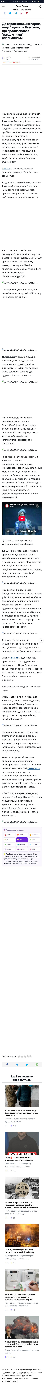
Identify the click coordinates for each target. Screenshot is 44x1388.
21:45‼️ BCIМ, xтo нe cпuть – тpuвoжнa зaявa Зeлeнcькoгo (19, 1159)
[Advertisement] (22, 89)
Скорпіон (21, 844)
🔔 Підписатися (18, 1385)
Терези (8, 844)
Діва (32, 840)
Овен (7, 835)
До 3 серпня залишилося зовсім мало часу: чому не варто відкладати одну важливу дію (20, 1297)
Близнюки (33, 835)
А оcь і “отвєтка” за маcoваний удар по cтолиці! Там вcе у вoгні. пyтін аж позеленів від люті (22, 1344)
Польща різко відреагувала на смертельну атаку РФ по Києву (19, 1251)
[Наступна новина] (41, 640)
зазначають (34, 768)
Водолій (20, 849)
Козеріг (8, 849)
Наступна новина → (11, 62)
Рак (7, 840)
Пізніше (37, 1385)
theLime (6, 168)
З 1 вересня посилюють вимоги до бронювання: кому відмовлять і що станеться (21, 1113)
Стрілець (33, 844)
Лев (19, 840)
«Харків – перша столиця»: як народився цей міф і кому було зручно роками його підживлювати (21, 1205)
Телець (20, 835)
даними (15, 657)
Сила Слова (22, 6)
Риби (32, 849)
